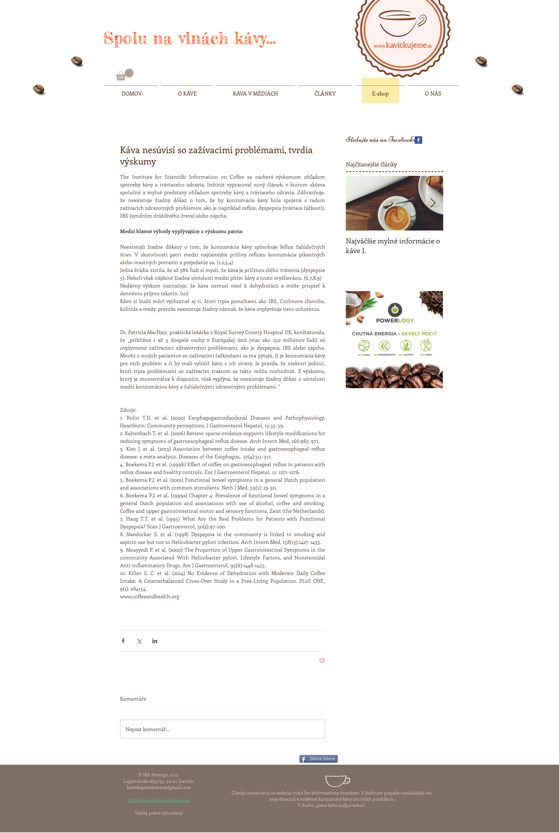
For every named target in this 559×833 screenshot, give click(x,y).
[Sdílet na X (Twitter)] (139, 641)
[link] (125, 75)
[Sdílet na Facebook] (123, 641)
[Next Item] (433, 203)
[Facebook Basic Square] (418, 140)
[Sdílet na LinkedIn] (155, 641)
